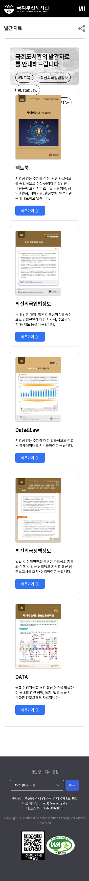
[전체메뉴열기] (82, 8)
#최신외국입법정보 (53, 77)
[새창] (32, 846)
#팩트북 (24, 77)
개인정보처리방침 (44, 772)
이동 (72, 785)
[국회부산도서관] (26, 9)
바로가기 (27, 210)
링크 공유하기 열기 (81, 28)
